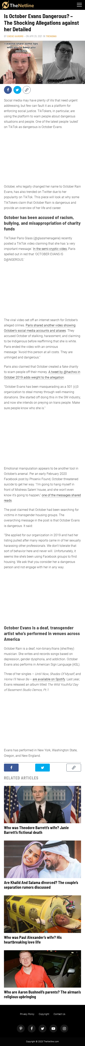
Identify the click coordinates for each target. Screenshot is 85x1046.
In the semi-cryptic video (50, 249)
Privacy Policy (27, 1014)
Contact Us (59, 1014)
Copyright (44, 1014)
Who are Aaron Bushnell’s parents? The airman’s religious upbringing (42, 994)
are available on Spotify (49, 679)
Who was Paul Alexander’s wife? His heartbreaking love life (33, 939)
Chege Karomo (15, 36)
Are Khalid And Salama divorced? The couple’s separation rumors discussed (41, 884)
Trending (51, 36)
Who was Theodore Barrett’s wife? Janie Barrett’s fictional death (36, 830)
